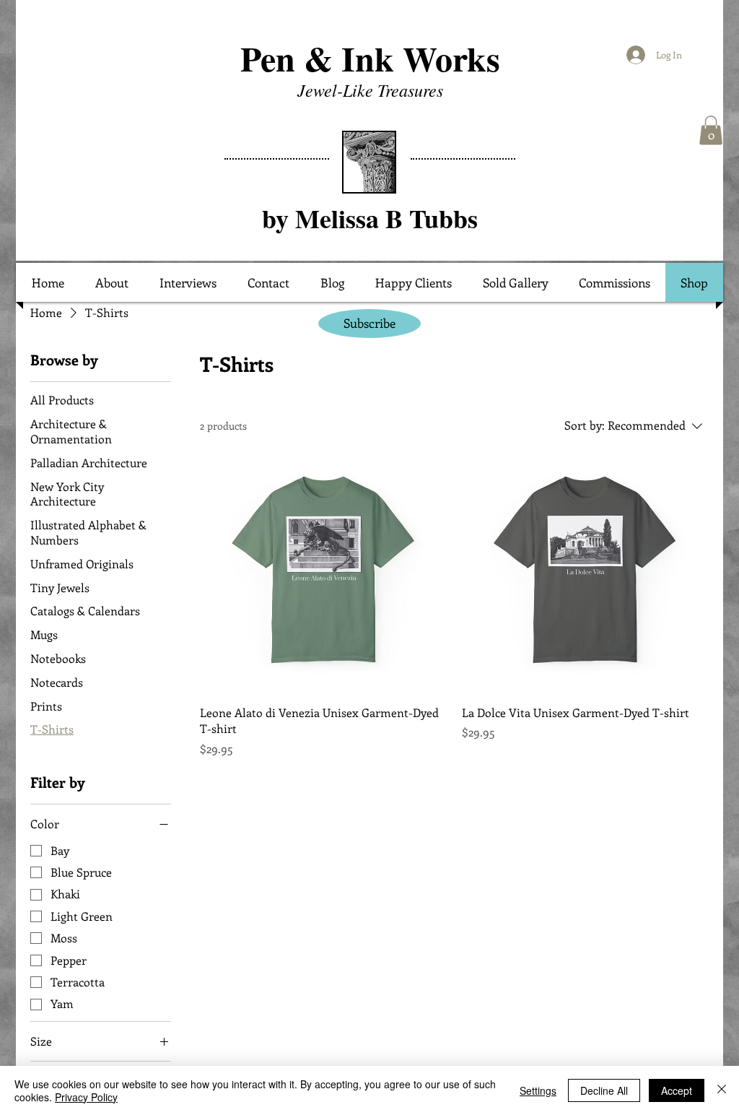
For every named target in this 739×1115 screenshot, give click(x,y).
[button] (711, 130)
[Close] (721, 1090)
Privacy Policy (86, 1097)
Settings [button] (538, 1090)
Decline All (604, 1090)
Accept (676, 1090)
